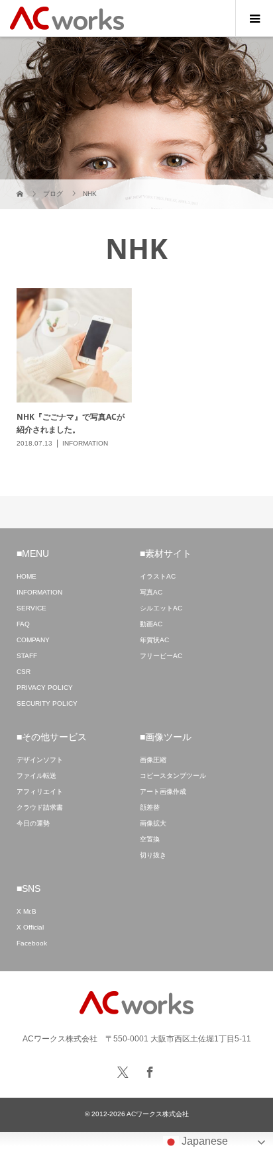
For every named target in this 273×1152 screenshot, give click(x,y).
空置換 (150, 839)
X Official (30, 927)
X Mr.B (26, 911)
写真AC (151, 592)
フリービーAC (161, 655)
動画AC (151, 624)
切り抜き (153, 855)
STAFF (27, 655)
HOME (26, 576)
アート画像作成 (163, 791)
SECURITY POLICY (47, 703)
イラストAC (158, 576)
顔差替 (150, 807)
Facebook (32, 943)
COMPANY (33, 640)
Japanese (203, 1141)
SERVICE (31, 608)
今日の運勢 (33, 823)
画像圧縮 (153, 759)
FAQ (23, 624)
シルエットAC (161, 608)
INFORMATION (39, 592)
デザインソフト (40, 759)
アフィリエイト (40, 791)
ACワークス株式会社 (158, 1114)
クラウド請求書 (40, 807)
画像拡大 (153, 823)
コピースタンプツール (173, 775)
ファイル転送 (36, 775)
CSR (23, 671)
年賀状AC (154, 640)
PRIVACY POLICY (45, 687)
